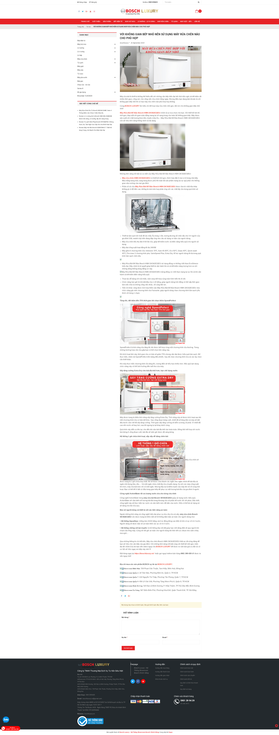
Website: (80, 714)
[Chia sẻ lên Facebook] (121, 596)
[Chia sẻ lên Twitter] (125, 596)
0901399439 (90, 695)
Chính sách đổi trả (186, 679)
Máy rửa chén (162, 21)
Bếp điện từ (118, 21)
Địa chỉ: (80, 674)
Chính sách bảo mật (186, 668)
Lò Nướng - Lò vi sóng (146, 21)
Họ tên (125, 637)
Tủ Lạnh (174, 21)
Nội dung (125, 617)
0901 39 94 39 (187, 700)
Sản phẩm (107, 21)
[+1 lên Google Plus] (129, 596)
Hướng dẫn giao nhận (162, 675)
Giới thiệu (96, 21)
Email (165, 637)
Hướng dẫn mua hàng (162, 668)
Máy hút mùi (130, 21)
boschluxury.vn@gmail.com (92, 698)
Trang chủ (85, 21)
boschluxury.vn (89, 714)
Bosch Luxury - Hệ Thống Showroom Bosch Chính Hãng (141, 670)
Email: (79, 698)
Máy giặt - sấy (185, 21)
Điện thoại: (81, 695)
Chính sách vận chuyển (187, 675)
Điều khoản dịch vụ (161, 679)
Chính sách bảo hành (187, 672)
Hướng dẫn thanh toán (162, 672)
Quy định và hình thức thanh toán (189, 684)
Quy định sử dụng (186, 689)
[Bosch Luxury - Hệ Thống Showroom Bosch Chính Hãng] (139, 11)
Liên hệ (197, 21)
